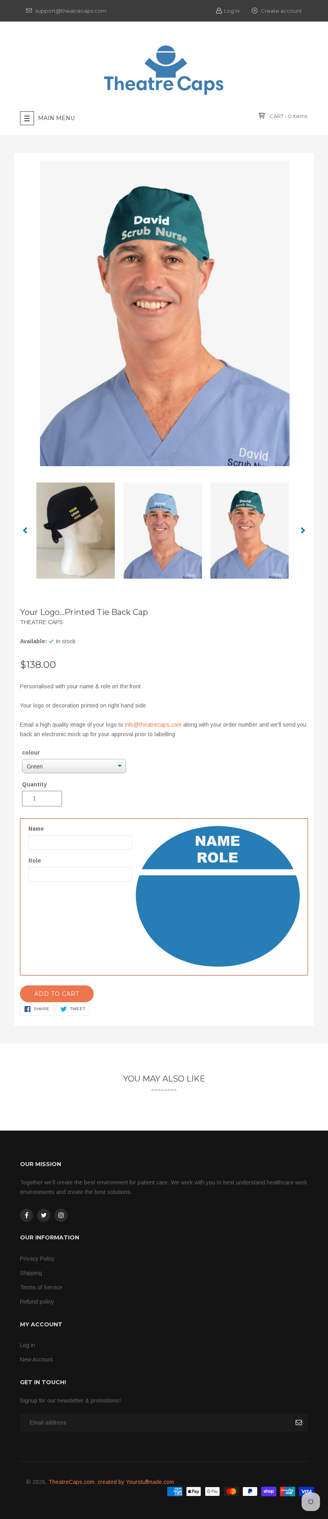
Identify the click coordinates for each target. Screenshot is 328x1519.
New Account (36, 1359)
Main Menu (56, 118)
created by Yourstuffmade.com (136, 1482)
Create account (281, 11)
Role (34, 860)
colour (31, 752)
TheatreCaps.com (71, 1482)
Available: (33, 641)
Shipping (31, 1273)
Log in (232, 11)
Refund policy (37, 1301)
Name (36, 829)
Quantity (34, 784)
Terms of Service (41, 1287)
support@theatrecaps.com (70, 11)
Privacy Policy (37, 1258)
